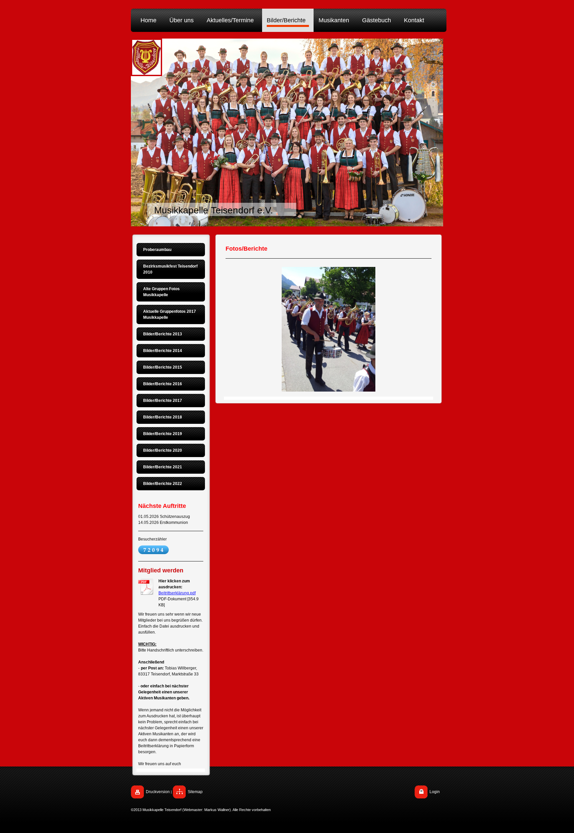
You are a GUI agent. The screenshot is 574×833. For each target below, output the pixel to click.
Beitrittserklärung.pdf (177, 593)
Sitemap (195, 791)
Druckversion (158, 791)
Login (435, 791)
